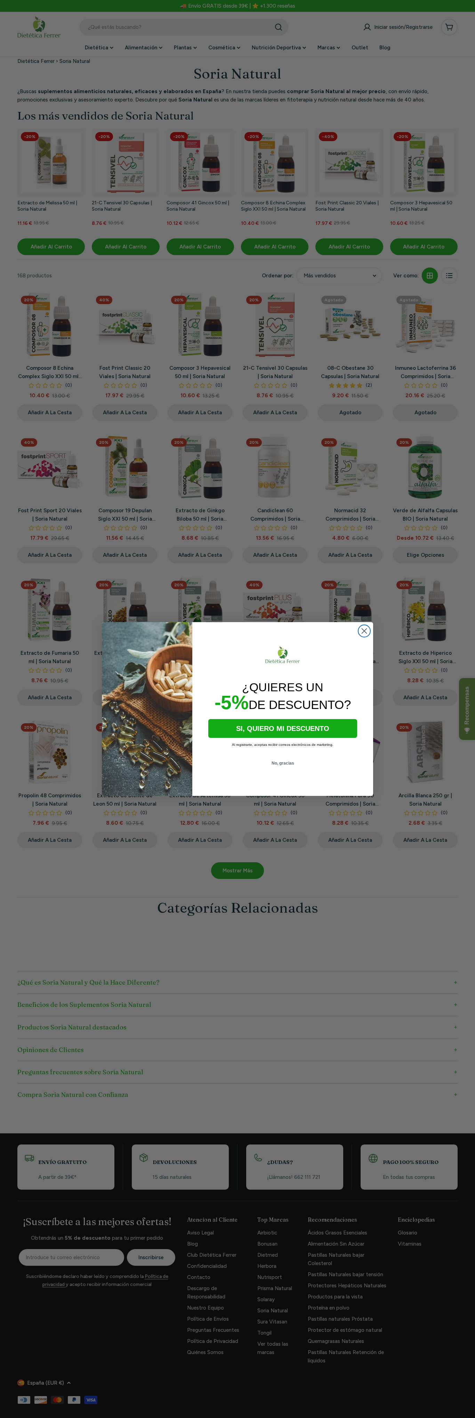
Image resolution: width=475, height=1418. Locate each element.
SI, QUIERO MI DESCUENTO (282, 728)
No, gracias (283, 763)
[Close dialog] (364, 631)
